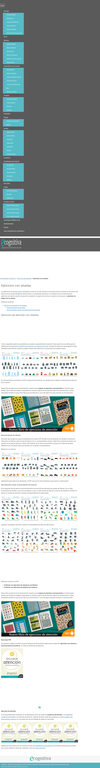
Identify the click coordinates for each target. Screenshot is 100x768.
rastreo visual (17, 291)
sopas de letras (40, 748)
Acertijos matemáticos (12, 190)
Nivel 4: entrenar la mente (13, 216)
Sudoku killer (10, 146)
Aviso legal (4, 766)
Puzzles (6, 227)
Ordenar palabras (11, 102)
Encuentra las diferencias (13, 22)
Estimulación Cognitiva (8, 278)
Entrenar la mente (9, 201)
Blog (67, 764)
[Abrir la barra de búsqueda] (1, 2)
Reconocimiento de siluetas (16, 308)
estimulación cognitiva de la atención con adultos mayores (29, 346)
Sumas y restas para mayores (14, 77)
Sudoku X (9, 150)
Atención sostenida (11, 14)
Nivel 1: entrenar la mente (13, 205)
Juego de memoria (11, 44)
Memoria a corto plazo (12, 55)
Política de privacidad (22, 766)
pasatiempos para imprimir (44, 746)
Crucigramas (10, 176)
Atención (6, 11)
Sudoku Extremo (11, 135)
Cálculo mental (10, 69)
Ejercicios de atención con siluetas (15, 305)
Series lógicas (10, 198)
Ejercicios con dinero (11, 91)
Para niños (7, 183)
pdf (40, 707)
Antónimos (9, 110)
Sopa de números (11, 168)
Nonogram (9, 194)
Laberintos (9, 179)
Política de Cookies (12, 766)
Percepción (7, 113)
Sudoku (6, 128)
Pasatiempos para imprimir (11, 161)
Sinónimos (9, 106)
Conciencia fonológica (12, 99)
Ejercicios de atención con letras (14, 33)
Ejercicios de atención (24, 278)
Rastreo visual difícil (11, 29)
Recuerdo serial (10, 62)
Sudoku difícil (10, 143)
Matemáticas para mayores (12, 66)
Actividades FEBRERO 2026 (12, 220)
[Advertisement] (50, 263)
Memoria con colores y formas (14, 58)
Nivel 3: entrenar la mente (13, 212)
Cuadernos (7, 157)
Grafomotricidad (8, 223)
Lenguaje (6, 95)
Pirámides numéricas (12, 80)
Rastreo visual (10, 18)
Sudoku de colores (11, 154)
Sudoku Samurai (10, 132)
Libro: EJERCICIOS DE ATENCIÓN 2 (14, 231)
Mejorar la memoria (11, 47)
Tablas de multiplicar (12, 73)
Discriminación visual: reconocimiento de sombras (23, 310)
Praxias (6, 117)
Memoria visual (10, 51)
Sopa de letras (10, 165)
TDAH (5, 36)
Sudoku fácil (10, 139)
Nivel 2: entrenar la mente (13, 209)
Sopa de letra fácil (11, 172)
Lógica (6, 187)
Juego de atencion (11, 25)
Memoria (6, 40)
